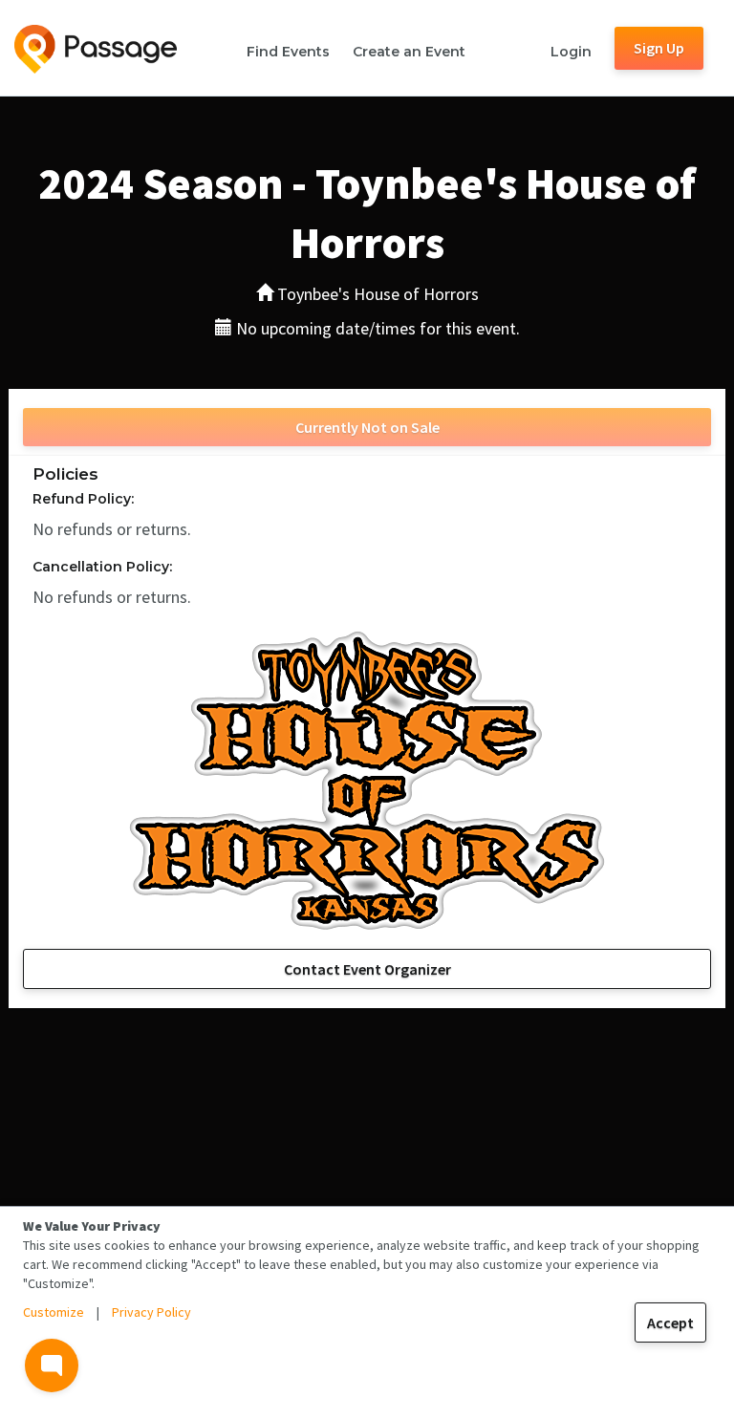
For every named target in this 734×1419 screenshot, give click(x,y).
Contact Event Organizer (367, 968)
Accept (670, 1322)
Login (571, 51)
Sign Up (659, 47)
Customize (53, 1312)
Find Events (288, 51)
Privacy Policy (151, 1312)
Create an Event (409, 51)
